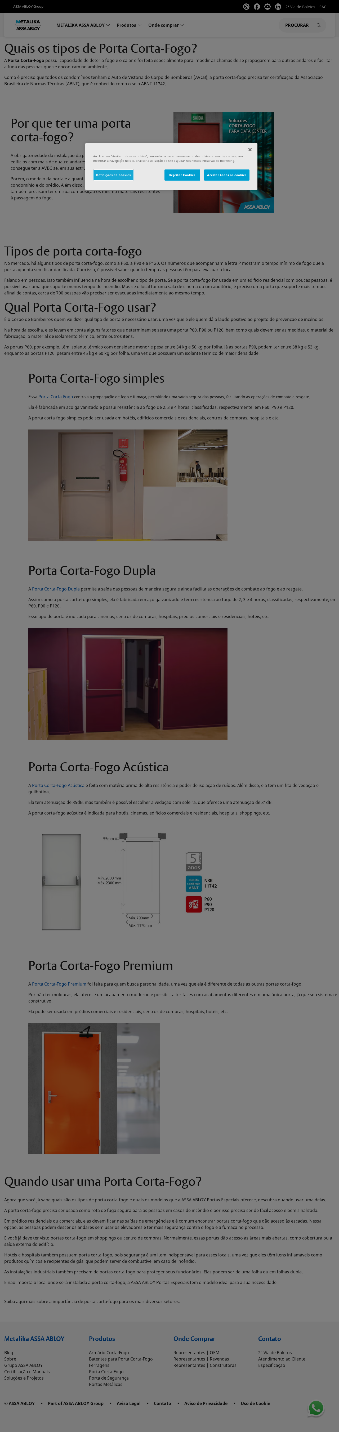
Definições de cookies (113, 175)
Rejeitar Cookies (182, 175)
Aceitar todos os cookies (227, 175)
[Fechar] (250, 149)
